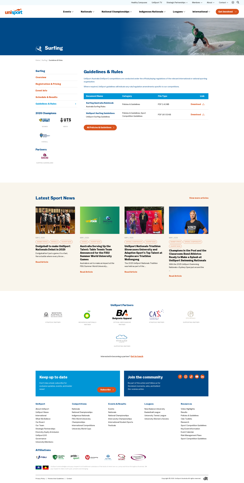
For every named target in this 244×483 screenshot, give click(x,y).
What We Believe (43, 419)
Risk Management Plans (191, 435)
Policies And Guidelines (56, 478)
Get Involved (225, 12)
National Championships (115, 12)
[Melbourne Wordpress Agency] (206, 478)
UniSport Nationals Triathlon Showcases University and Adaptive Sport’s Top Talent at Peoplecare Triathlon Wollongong (143, 253)
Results (184, 412)
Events (67, 12)
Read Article (42, 262)
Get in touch (137, 356)
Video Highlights (188, 409)
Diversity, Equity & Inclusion (47, 432)
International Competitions (83, 425)
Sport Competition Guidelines (194, 425)
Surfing (44, 60)
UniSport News (66, 242)
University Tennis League (155, 416)
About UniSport (42, 409)
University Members (44, 442)
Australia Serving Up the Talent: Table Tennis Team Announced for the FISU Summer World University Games (96, 253)
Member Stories (42, 242)
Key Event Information (190, 429)
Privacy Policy (40, 478)
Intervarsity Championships (120, 419)
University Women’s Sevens (156, 419)
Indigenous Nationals (151, 12)
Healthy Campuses (139, 3)
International (200, 12)
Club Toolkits (186, 419)
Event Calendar (187, 432)
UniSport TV (157, 3)
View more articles (198, 198)
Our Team (40, 425)
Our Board (40, 422)
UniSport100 (41, 435)
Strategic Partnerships (176, 3)
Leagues (178, 12)
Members (196, 3)
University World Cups (81, 429)
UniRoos (84, 242)
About (209, 3)
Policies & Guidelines (190, 416)
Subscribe (105, 390)
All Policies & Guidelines (99, 128)
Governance (41, 439)
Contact (222, 3)
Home (38, 60)
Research (185, 422)
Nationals (86, 12)
